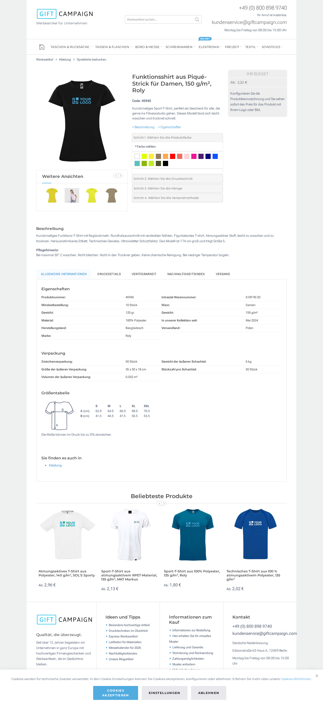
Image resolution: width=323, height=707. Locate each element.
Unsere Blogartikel (121, 659)
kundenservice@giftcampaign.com (249, 22)
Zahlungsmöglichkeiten (188, 658)
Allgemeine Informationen (64, 274)
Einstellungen (164, 693)
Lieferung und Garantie (187, 647)
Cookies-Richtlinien (296, 679)
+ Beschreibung (143, 127)
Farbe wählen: (145, 146)
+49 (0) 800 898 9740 (263, 8)
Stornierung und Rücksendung (192, 653)
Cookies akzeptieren (115, 693)
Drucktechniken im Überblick (128, 630)
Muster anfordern (183, 664)
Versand (223, 274)
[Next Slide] (120, 175)
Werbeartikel (45, 59)
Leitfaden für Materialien (125, 642)
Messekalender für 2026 (125, 648)
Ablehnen (208, 693)
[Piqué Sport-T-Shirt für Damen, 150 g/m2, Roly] (81, 120)
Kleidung (65, 59)
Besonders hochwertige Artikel (129, 625)
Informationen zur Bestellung (191, 630)
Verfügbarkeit (144, 274)
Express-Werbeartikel (123, 636)
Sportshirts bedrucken (91, 59)
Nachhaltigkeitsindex (186, 274)
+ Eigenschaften (169, 127)
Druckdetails (109, 274)
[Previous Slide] (115, 175)
